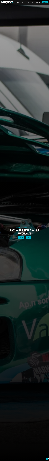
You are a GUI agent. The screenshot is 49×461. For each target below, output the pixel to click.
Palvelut (22, 2)
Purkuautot (28, 2)
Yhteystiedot (38, 2)
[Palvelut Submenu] (25, 2)
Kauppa (33, 2)
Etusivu (18, 2)
